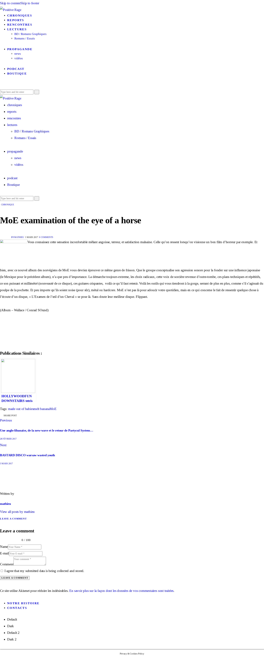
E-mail (4, 553)
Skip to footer (29, 3)
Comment (6, 564)
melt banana (41, 409)
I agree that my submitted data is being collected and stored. (44, 571)
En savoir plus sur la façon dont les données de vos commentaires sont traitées (121, 591)
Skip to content (10, 3)
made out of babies (21, 409)
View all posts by (17, 512)
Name (4, 547)
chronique (7, 204)
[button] (1, 85)
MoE (53, 409)
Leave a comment (13, 518)
